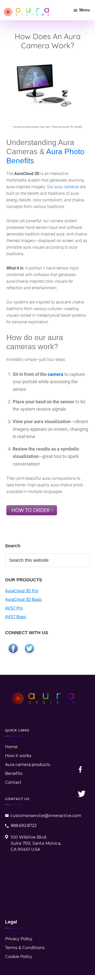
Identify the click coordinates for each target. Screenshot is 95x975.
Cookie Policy (18, 956)
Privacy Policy (18, 938)
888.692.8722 (23, 825)
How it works (18, 755)
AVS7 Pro (14, 608)
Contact (13, 782)
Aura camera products (27, 764)
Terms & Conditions (25, 947)
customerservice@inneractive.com (45, 815)
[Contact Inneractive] (31, 505)
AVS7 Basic (16, 617)
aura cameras (66, 186)
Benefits (14, 773)
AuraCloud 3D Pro (21, 591)
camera (55, 374)
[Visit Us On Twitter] (29, 643)
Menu (84, 10)
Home (11, 746)
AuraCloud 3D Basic (23, 599)
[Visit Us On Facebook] (13, 643)
